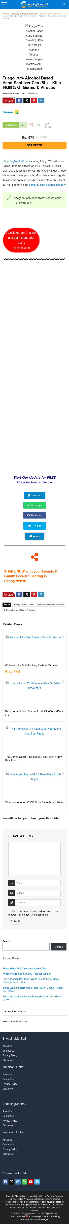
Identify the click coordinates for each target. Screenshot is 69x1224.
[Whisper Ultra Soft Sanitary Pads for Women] (34, 647)
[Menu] (4, 4)
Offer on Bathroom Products (50, 604)
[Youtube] (30, 1182)
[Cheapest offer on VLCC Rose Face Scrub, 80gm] (34, 784)
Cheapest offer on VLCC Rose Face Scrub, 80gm (34, 802)
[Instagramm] (18, 1182)
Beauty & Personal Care (25, 13)
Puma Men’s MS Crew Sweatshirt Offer (24, 968)
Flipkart (33, 93)
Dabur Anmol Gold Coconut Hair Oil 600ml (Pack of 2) (34, 712)
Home (6, 13)
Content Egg (54, 1216)
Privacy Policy (10, 1055)
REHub (43, 1216)
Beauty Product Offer (23, 604)
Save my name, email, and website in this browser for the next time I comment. (33, 912)
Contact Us (8, 1050)
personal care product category (47, 185)
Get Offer (34, 145)
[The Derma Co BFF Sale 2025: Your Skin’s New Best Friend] (34, 739)
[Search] (64, 4)
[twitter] (11, 1182)
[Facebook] (5, 1182)
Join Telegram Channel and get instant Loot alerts (21, 240)
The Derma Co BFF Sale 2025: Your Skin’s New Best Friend (33, 758)
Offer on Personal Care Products (19, 609)
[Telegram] (37, 1182)
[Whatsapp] (24, 1182)
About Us (7, 1046)
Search (6, 941)
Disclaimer (8, 1060)
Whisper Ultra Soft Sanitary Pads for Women (31, 665)
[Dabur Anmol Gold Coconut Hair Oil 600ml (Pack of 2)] (34, 693)
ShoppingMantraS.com (16, 161)
